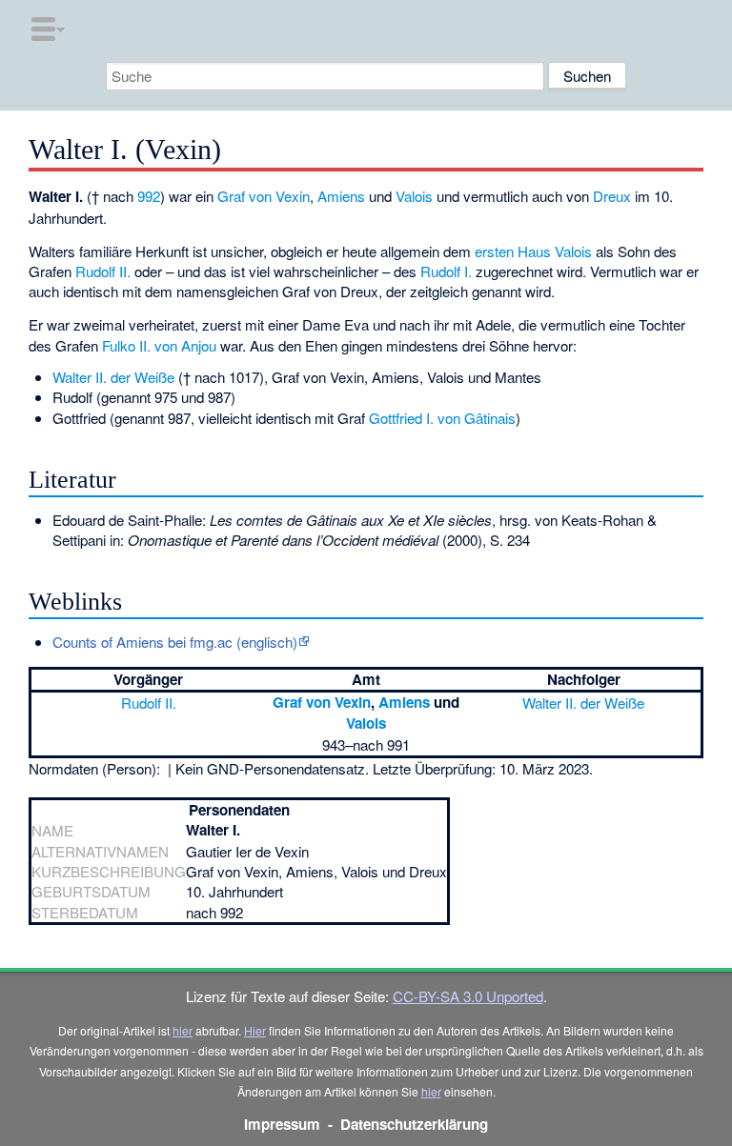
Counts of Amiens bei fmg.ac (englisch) (174, 642)
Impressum (282, 1124)
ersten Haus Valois (533, 251)
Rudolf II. (103, 271)
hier (183, 1030)
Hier (255, 1030)
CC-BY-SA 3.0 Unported (468, 996)
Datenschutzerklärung (414, 1124)
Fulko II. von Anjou (159, 345)
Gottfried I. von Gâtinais (442, 418)
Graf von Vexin (263, 196)
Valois (414, 196)
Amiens (341, 196)
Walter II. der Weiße (113, 377)
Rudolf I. (446, 271)
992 (148, 196)
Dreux (612, 196)
